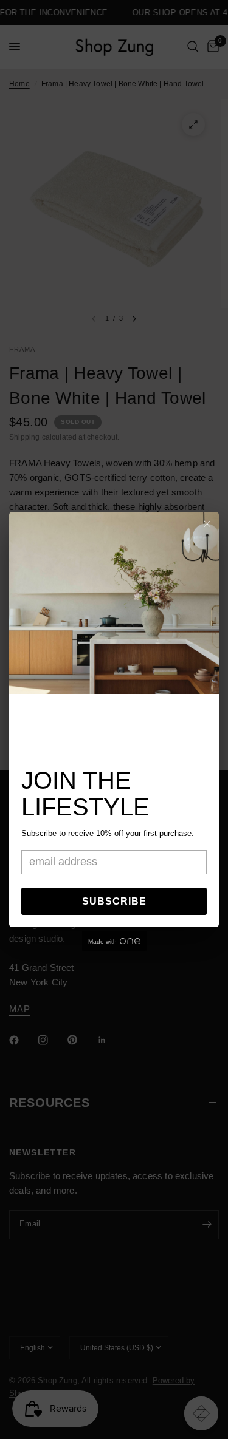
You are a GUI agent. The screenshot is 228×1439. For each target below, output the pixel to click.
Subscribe (114, 901)
